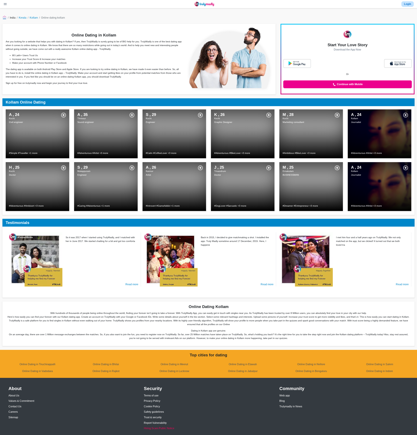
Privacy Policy (152, 401)
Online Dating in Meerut (174, 364)
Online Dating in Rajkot (106, 371)
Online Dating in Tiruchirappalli (37, 364)
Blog (282, 401)
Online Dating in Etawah (243, 364)
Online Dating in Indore (379, 371)
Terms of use (151, 395)
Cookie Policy (152, 406)
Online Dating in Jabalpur (243, 371)
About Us (13, 395)
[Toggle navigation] (5, 4)
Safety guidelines (154, 411)
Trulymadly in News (290, 406)
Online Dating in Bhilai (106, 364)
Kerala (22, 17)
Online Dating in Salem (379, 364)
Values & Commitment (21, 401)
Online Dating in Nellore (311, 364)
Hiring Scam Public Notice (159, 428)
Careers (13, 411)
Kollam (34, 17)
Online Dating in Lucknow (174, 371)
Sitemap (13, 417)
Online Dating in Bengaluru (311, 371)
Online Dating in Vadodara (37, 371)
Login (407, 4)
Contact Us (14, 406)
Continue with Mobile (349, 84)
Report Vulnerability (155, 422)
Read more (131, 284)
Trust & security (153, 417)
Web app (284, 395)
